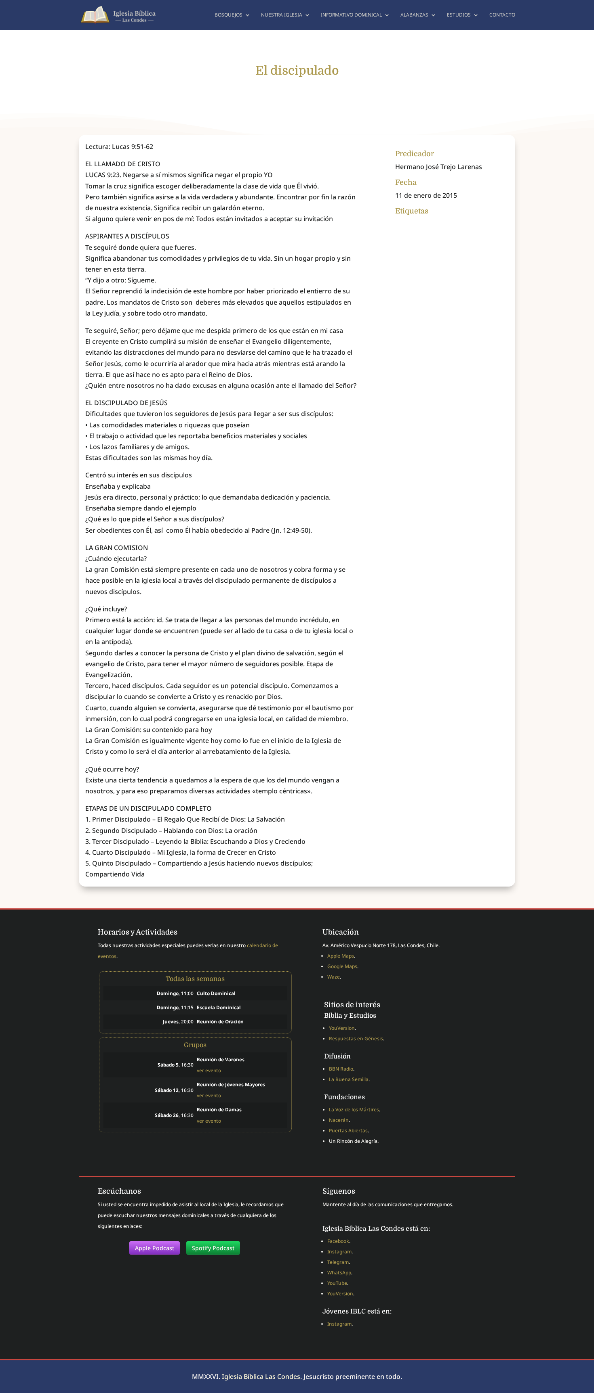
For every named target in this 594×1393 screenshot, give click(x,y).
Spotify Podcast (213, 1248)
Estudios (459, 15)
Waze (333, 976)
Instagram (339, 1251)
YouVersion (342, 1028)
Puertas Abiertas (348, 1130)
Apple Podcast (154, 1248)
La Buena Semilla (349, 1079)
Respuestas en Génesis (356, 1038)
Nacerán (339, 1120)
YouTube (337, 1283)
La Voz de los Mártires (354, 1109)
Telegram (338, 1262)
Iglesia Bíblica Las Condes (261, 1376)
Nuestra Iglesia (281, 15)
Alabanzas (414, 15)
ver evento (209, 1070)
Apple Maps (340, 955)
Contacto (502, 15)
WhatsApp (339, 1272)
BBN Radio (341, 1068)
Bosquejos (228, 15)
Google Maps (342, 966)
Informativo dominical (351, 15)
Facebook (338, 1241)
